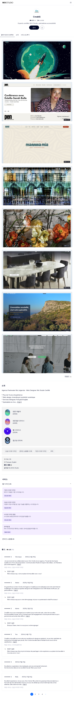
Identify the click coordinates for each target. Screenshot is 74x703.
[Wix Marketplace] (7, 3)
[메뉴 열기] (71, 2)
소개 (17, 35)
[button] (37, 59)
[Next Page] (45, 694)
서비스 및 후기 (25, 35)
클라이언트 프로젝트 (7, 35)
